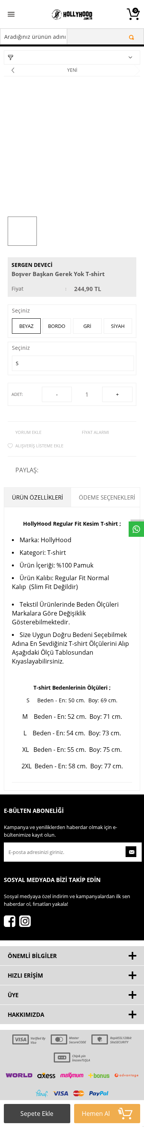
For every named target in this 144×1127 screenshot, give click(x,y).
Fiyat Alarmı (95, 432)
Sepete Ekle (36, 1113)
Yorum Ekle (28, 432)
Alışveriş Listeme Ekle (39, 445)
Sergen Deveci (32, 264)
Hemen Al (96, 1113)
